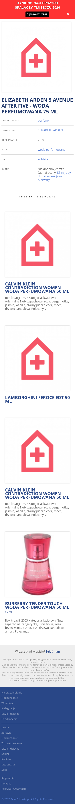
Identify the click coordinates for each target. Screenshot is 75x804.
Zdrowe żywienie (11, 743)
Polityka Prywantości (13, 788)
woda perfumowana (51, 150)
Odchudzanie (9, 698)
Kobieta (6, 759)
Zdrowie (6, 732)
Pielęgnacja (8, 708)
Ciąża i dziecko (10, 713)
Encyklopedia (9, 719)
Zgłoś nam (53, 651)
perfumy (44, 121)
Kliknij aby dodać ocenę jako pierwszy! (54, 176)
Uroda (5, 727)
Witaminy (7, 703)
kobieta (43, 159)
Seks (4, 769)
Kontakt (6, 783)
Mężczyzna (8, 764)
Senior (5, 754)
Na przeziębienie (11, 692)
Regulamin (8, 778)
